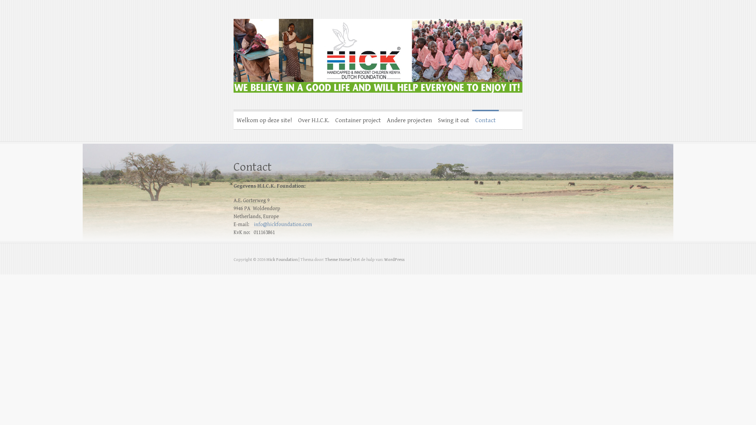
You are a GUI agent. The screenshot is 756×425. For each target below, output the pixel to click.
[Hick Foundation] (378, 52)
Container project (358, 120)
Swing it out (453, 120)
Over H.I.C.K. (313, 120)
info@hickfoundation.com (283, 224)
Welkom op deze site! (264, 120)
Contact (485, 120)
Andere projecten (409, 120)
